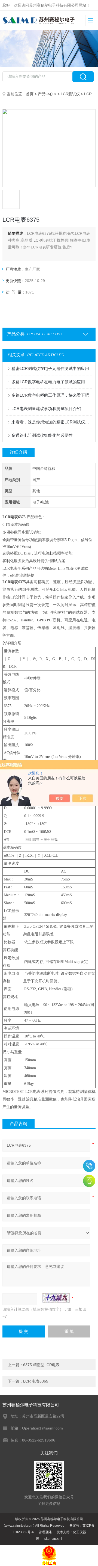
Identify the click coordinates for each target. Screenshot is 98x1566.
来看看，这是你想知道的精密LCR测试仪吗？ (51, 422)
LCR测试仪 (70, 94)
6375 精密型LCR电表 (41, 1365)
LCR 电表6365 (35, 1381)
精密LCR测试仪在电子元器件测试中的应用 (50, 368)
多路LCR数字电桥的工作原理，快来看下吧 (50, 395)
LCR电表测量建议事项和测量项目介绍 (46, 408)
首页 (29, 94)
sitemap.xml (53, 1539)
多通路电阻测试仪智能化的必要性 (42, 435)
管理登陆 (45, 1532)
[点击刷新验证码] (56, 1298)
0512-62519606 (89, 1166)
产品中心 (45, 94)
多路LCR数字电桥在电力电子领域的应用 (48, 381)
